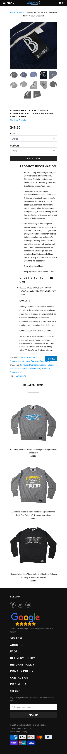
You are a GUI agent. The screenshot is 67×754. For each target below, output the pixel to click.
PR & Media (18, 684)
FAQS (14, 651)
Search (16, 638)
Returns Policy (22, 664)
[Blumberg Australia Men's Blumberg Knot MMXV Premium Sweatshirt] (33, 45)
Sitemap (16, 690)
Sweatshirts (21, 375)
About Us (17, 645)
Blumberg (23, 364)
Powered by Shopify (18, 731)
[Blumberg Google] (25, 625)
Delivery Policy (22, 658)
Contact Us (19, 677)
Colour (14, 145)
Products (20, 12)
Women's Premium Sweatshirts (36, 361)
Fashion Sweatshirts (31, 368)
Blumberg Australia (18, 120)
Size (12, 133)
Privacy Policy (22, 671)
